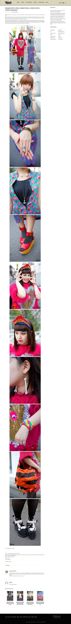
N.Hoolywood (60, 37)
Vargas (9, 555)
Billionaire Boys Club (61, 31)
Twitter (23, 23)
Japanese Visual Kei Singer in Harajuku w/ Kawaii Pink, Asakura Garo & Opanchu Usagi (40, 603)
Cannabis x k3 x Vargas (14, 554)
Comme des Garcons (61, 33)
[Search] (65, 2)
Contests (32, 616)
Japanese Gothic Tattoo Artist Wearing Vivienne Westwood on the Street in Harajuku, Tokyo (30, 603)
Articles (22, 2)
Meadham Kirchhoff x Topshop (37, 554)
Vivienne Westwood (13, 555)
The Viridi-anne (60, 39)
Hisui (18, 554)
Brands (35, 2)
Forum (21, 616)
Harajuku (9, 559)
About (36, 616)
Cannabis (9, 554)
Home (18, 2)
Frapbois (59, 34)
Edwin (51, 34)
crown (8, 553)
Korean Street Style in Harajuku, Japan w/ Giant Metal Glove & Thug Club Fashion (10, 603)
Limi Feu (59, 36)
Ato (50, 31)
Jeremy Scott (27, 554)
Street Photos (29, 2)
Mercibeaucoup (52, 37)
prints (16, 553)
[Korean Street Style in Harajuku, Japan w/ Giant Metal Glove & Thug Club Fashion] (10, 596)
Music (47, 2)
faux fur (10, 553)
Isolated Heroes (23, 554)
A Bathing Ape (52, 30)
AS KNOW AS (60, 30)
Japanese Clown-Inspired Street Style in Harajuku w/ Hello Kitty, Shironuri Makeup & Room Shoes (20, 603)
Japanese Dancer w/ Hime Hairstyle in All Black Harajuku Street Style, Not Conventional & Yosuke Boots (57, 22)
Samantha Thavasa (53, 39)
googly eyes (13, 553)
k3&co (31, 554)
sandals (18, 553)
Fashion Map (41, 2)
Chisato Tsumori (52, 33)
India (20, 554)
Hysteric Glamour (53, 36)
